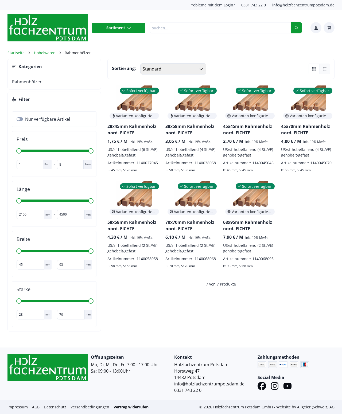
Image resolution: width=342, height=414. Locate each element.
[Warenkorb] (329, 27)
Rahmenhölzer (27, 82)
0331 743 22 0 (253, 4)
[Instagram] (274, 387)
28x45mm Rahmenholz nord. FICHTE (131, 129)
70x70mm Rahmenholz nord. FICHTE (189, 225)
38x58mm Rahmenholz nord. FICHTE (189, 129)
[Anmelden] (315, 27)
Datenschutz (55, 406)
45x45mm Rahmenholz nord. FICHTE (247, 129)
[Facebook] (262, 387)
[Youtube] (287, 387)
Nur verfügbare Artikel (47, 119)
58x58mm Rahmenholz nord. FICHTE (131, 225)
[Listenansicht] (324, 69)
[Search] (296, 27)
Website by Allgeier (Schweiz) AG (305, 406)
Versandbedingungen (90, 406)
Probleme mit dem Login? (212, 4)
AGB (36, 406)
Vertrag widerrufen (131, 406)
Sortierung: (124, 68)
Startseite (16, 52)
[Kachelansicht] (314, 69)
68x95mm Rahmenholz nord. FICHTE (247, 225)
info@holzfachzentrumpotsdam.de (303, 4)
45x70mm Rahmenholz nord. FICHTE (305, 129)
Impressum (17, 406)
